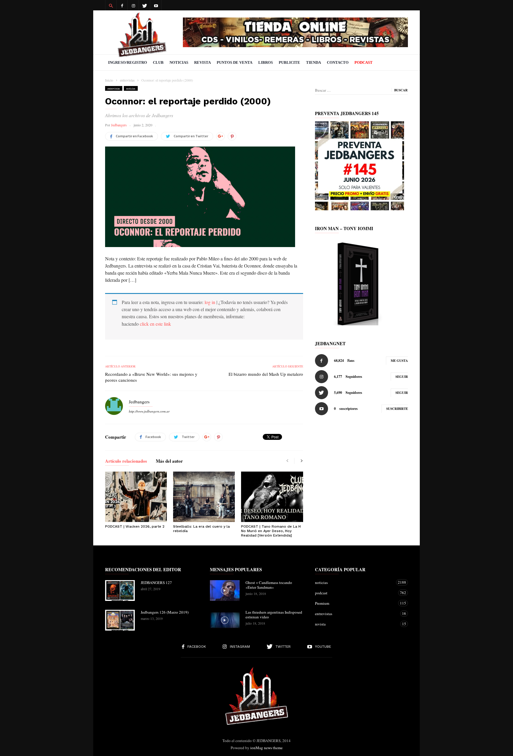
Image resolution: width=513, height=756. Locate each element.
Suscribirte (397, 408)
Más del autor (169, 461)
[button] (110, 5)
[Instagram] (133, 5)
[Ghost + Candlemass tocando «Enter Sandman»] (225, 590)
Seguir (401, 376)
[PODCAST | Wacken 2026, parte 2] (136, 497)
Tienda (313, 62)
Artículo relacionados (126, 461)
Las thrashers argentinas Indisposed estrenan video (274, 614)
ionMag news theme (266, 747)
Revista (202, 62)
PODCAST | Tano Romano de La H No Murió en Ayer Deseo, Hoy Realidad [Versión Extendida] (271, 530)
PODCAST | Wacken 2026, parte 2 (134, 526)
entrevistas (113, 88)
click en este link (155, 324)
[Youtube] (156, 5)
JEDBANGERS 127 (156, 582)
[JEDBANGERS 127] (120, 590)
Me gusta (399, 360)
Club (158, 62)
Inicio (109, 80)
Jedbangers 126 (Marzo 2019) (165, 612)
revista (355, 624)
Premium (355, 603)
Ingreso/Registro (127, 62)
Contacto (338, 62)
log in (210, 302)
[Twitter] (144, 5)
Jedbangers (119, 124)
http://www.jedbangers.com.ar (149, 411)
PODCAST (363, 62)
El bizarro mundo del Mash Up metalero (266, 374)
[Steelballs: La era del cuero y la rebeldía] (204, 497)
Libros (265, 62)
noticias (130, 88)
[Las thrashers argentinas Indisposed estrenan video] (225, 620)
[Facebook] (122, 5)
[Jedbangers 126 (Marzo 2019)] (120, 620)
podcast (355, 593)
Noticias (179, 62)
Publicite (289, 62)
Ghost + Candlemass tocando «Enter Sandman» (269, 585)
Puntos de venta (234, 62)
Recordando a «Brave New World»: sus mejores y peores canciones (151, 377)
